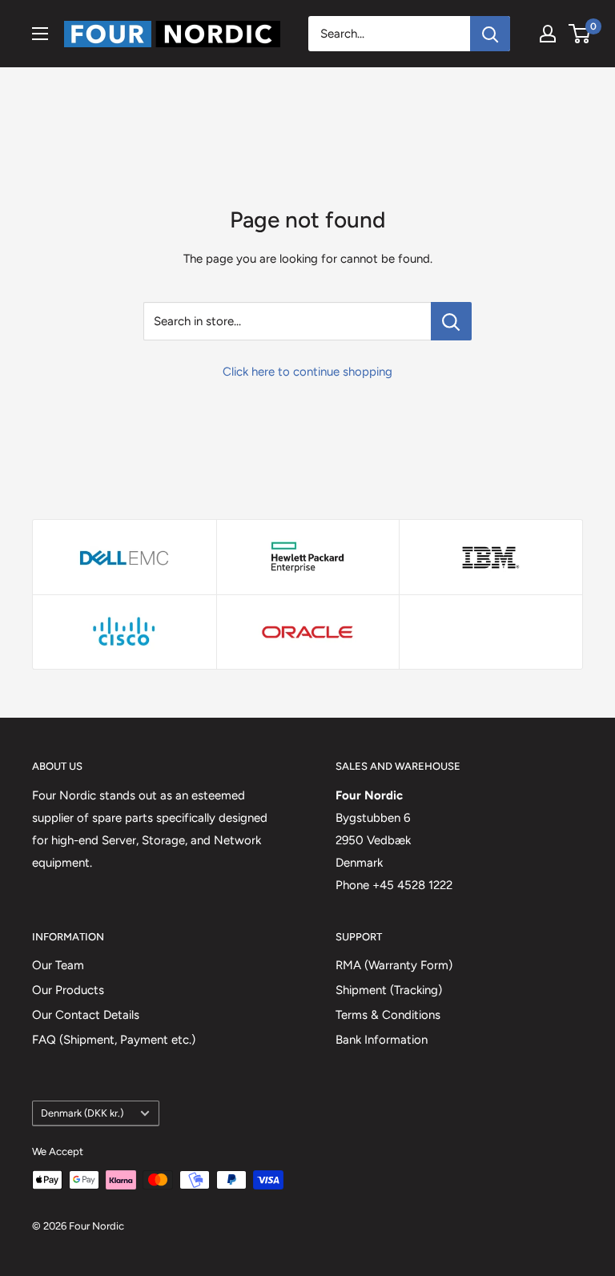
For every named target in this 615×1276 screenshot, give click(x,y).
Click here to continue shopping (307, 371)
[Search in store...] (451, 321)
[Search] (490, 33)
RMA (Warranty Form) (394, 965)
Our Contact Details (85, 1015)
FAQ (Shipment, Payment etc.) (113, 1039)
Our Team (58, 965)
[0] (580, 33)
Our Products (68, 990)
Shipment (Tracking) (389, 990)
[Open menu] (40, 33)
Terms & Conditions (388, 1015)
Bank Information (382, 1039)
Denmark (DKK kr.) (82, 1113)
